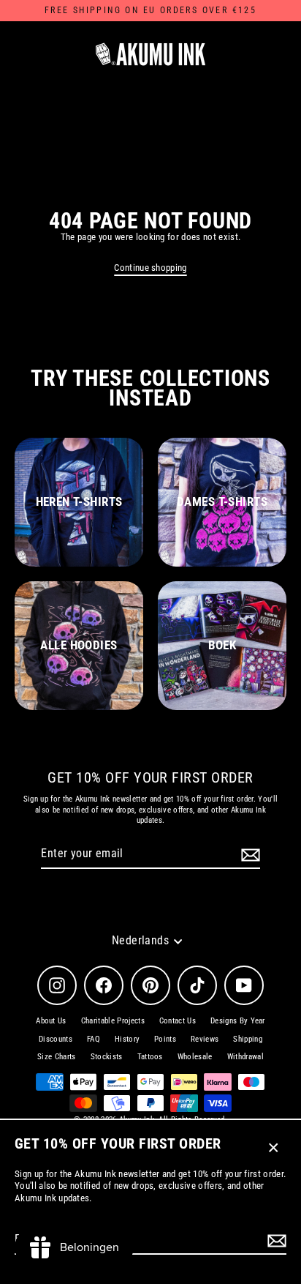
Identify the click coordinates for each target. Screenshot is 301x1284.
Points (165, 1039)
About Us (51, 1021)
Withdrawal (245, 1056)
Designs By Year (237, 1021)
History (127, 1039)
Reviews (204, 1039)
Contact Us (177, 1021)
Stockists (107, 1056)
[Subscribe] (274, 1240)
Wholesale (195, 1056)
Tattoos (150, 1056)
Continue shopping (150, 267)
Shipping (247, 1039)
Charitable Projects (113, 1021)
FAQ (93, 1039)
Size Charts (56, 1056)
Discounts (55, 1039)
